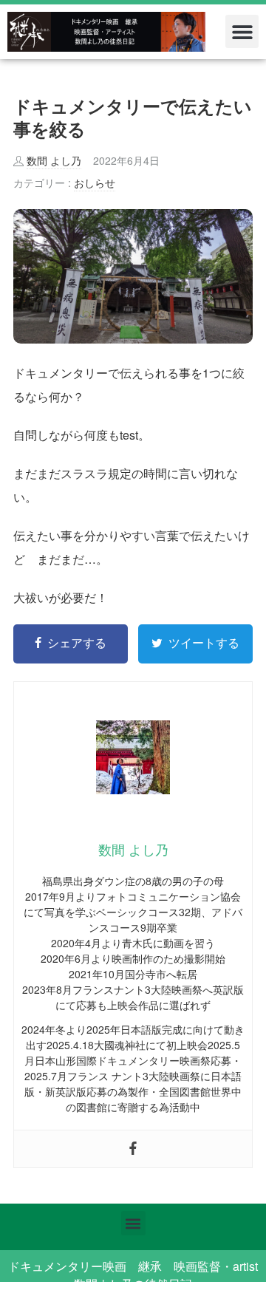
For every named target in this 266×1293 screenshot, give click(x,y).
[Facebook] (133, 1149)
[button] (242, 31)
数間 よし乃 (54, 160)
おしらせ (94, 182)
